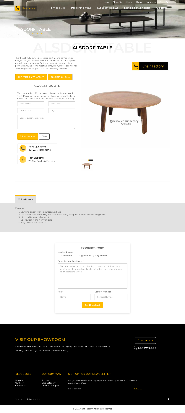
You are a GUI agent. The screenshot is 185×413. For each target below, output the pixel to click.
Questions (102, 255)
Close (44, 136)
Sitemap (19, 399)
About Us (117, 2)
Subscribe (138, 389)
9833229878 (147, 348)
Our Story (19, 383)
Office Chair (58, 8)
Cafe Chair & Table (81, 8)
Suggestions (84, 255)
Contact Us (151, 2)
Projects (19, 380)
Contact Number (103, 292)
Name (61, 292)
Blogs (139, 2)
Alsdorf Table (38, 33)
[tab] (25, 199)
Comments (66, 255)
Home (106, 2)
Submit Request (27, 136)
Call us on (39, 150)
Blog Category (49, 383)
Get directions (146, 340)
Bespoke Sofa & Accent (137, 8)
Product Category (50, 385)
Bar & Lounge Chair (108, 8)
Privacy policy (33, 399)
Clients (129, 2)
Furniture (162, 8)
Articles (45, 380)
